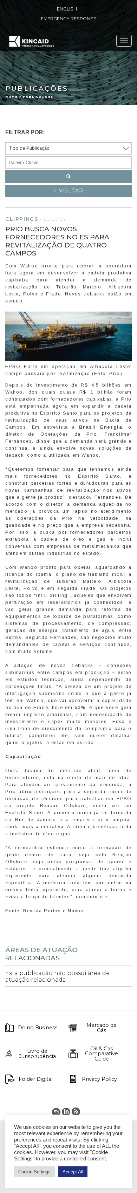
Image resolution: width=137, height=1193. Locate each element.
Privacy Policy (99, 1079)
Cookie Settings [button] (34, 1171)
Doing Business (37, 1027)
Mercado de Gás (101, 1028)
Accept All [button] (73, 1171)
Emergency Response (68, 18)
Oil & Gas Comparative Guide (101, 1053)
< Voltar (68, 191)
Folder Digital (36, 1079)
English (67, 9)
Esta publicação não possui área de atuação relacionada (57, 976)
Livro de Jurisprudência (37, 1054)
